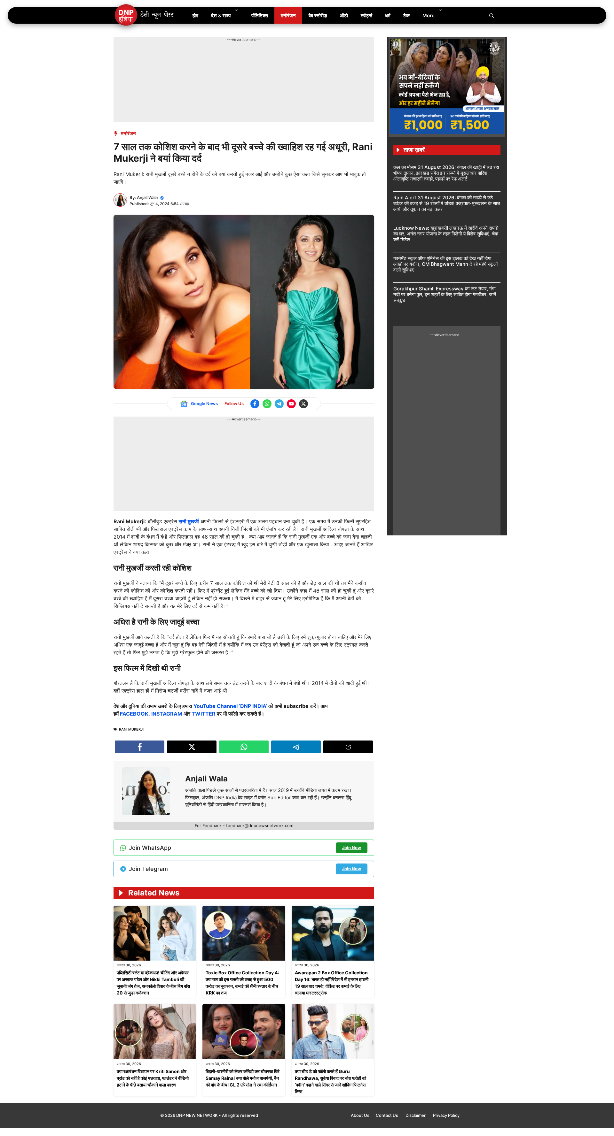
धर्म (387, 15)
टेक (406, 15)
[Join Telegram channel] (279, 403)
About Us (360, 1115)
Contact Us (387, 1115)
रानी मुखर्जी (189, 521)
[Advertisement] (230, 56)
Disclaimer (416, 1115)
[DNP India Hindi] (145, 15)
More (428, 15)
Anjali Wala (147, 197)
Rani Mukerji (131, 729)
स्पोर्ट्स (366, 15)
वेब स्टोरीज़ (318, 15)
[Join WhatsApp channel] (267, 403)
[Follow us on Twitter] (303, 403)
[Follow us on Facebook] (254, 403)
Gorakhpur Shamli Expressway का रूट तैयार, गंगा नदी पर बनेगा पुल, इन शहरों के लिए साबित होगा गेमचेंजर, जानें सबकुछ (444, 294)
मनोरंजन (288, 15)
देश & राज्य (221, 15)
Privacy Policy (446, 1115)
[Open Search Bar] (491, 15)
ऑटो (344, 15)
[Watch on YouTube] (291, 403)
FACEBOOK (134, 713)
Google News (204, 403)
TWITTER (204, 713)
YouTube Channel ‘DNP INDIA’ (230, 706)
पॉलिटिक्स (259, 15)
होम (195, 15)
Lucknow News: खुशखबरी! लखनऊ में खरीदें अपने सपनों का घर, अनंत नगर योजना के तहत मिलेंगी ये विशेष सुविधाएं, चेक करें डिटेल (445, 233)
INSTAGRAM (166, 713)
